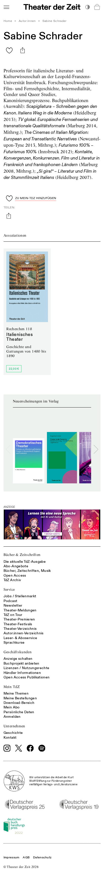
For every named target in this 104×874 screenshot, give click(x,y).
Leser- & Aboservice (20, 638)
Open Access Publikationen (27, 677)
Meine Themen (16, 693)
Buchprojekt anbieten (21, 663)
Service (9, 589)
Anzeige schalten (18, 659)
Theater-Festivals (18, 624)
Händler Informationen (22, 673)
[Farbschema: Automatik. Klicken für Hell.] (87, 7)
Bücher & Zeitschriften (22, 554)
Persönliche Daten (19, 712)
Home (8, 21)
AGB (26, 857)
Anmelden (12, 716)
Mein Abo (12, 707)
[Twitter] (18, 748)
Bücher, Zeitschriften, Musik (27, 571)
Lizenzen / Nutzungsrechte (26, 668)
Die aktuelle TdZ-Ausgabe (25, 561)
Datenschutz (42, 857)
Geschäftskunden (18, 652)
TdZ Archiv (12, 580)
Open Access (15, 575)
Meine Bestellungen (20, 698)
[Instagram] (7, 748)
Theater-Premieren (19, 619)
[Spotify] (41, 748)
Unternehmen (14, 726)
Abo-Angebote (16, 566)
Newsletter (13, 605)
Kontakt (10, 737)
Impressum (11, 857)
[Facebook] (30, 748)
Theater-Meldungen (20, 610)
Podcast (10, 601)
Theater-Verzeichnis (20, 629)
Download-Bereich (19, 703)
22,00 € (14, 368)
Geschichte (13, 733)
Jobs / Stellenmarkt (20, 596)
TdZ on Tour (13, 615)
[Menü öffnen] (6, 7)
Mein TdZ (12, 686)
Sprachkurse (14, 642)
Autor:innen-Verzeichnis (24, 633)
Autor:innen (27, 21)
